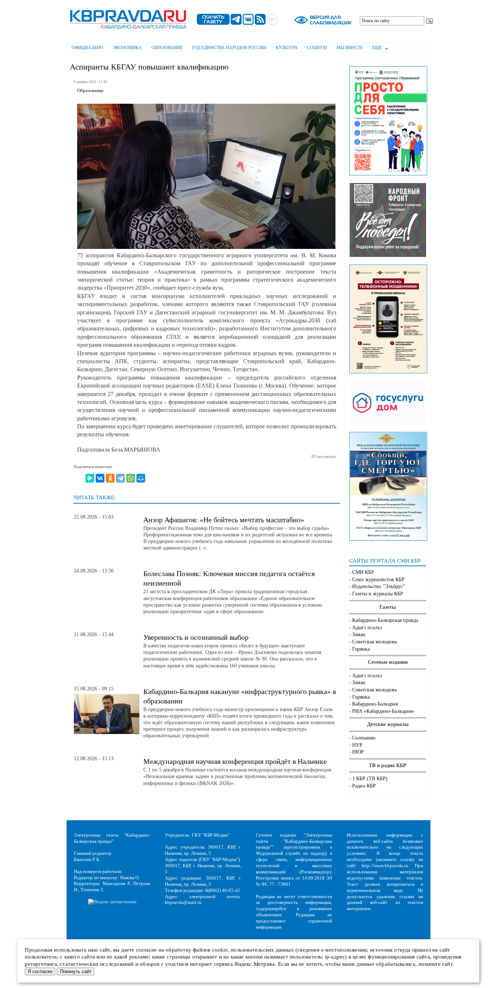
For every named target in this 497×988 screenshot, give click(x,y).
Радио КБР (364, 786)
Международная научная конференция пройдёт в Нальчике (235, 761)
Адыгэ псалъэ (367, 627)
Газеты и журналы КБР (377, 593)
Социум (317, 47)
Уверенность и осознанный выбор (196, 637)
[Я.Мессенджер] (90, 478)
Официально (87, 47)
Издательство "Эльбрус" (378, 586)
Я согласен (40, 971)
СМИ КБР (363, 572)
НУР (357, 745)
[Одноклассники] (110, 478)
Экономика (127, 47)
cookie (220, 950)
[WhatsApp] (130, 478)
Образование (167, 47)
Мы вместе (350, 47)
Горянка (361, 649)
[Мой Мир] (140, 478)
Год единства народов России (229, 47)
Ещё (374, 48)
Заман (358, 634)
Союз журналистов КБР (378, 579)
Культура (287, 47)
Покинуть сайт (76, 971)
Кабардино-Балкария (375, 704)
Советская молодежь (374, 641)
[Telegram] (120, 478)
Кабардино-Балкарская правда (385, 620)
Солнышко (363, 738)
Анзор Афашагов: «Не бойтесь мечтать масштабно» (223, 520)
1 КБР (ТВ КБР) (369, 778)
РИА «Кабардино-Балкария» (383, 711)
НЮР (358, 752)
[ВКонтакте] (100, 478)
